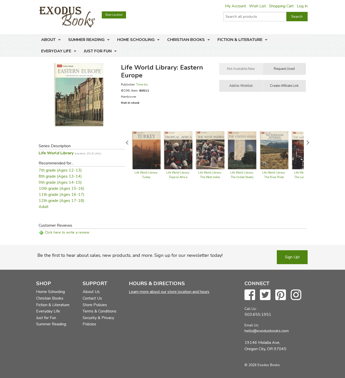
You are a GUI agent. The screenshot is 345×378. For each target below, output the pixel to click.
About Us (91, 292)
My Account (235, 6)
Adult (43, 206)
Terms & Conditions (99, 311)
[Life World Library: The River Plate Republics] (274, 150)
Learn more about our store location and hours (169, 292)
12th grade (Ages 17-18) (61, 200)
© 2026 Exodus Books (262, 365)
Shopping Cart (281, 6)
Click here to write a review (67, 232)
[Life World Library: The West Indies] (210, 150)
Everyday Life (56, 51)
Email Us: (251, 325)
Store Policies (95, 305)
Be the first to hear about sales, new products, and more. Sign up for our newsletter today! (130, 255)
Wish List (257, 6)
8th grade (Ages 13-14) (60, 176)
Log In (302, 6)
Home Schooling (136, 40)
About (48, 40)
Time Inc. (142, 84)
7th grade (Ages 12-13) (60, 170)
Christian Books (186, 40)
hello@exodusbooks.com (266, 331)
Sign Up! (292, 257)
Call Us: (250, 308)
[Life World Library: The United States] (242, 150)
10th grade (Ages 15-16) (61, 188)
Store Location (114, 15)
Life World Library (70, 153)
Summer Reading (86, 40)
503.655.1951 (257, 314)
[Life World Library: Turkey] (146, 150)
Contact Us (92, 298)
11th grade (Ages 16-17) (61, 194)
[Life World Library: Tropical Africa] (178, 150)
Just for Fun (98, 51)
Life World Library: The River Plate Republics (274, 177)
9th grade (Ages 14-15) (60, 182)
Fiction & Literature (239, 40)
